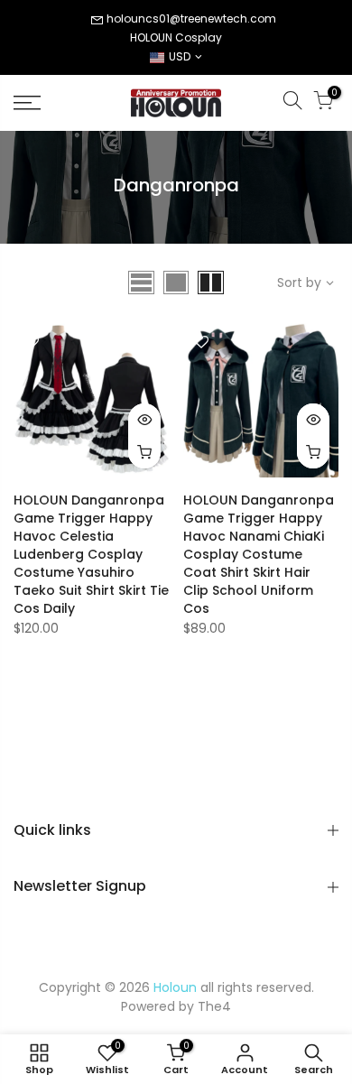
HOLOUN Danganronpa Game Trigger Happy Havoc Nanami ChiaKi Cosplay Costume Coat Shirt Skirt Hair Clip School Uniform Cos (258, 554)
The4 (214, 1006)
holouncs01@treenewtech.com (191, 18)
